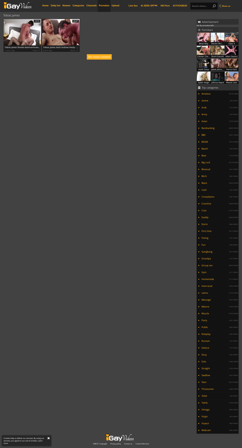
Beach (220, 148)
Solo (220, 361)
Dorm (220, 224)
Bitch (220, 176)
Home (45, 5)
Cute (220, 210)
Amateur (220, 93)
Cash (220, 189)
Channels (91, 5)
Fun (220, 244)
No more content (99, 57)
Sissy (220, 354)
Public (220, 327)
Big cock (220, 162)
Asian (220, 121)
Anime (220, 100)
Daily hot (55, 5)
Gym (220, 272)
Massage (220, 299)
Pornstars (104, 5)
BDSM (220, 141)
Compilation (220, 196)
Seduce (220, 347)
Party (220, 320)
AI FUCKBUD (180, 5)
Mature (220, 306)
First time (220, 231)
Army (220, 114)
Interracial (220, 286)
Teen (220, 382)
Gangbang (220, 251)
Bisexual (220, 169)
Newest (66, 5)
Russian (220, 340)
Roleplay (220, 334)
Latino (220, 292)
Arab (220, 107)
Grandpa (220, 258)
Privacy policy (115, 444)
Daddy (220, 217)
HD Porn (165, 5)
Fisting (220, 237)
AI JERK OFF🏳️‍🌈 (149, 5)
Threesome (220, 389)
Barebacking (220, 128)
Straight (220, 368)
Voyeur (220, 423)
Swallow (220, 375)
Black (220, 183)
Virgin (220, 416)
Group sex (220, 265)
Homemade (220, 279)
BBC (220, 134)
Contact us (128, 444)
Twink (220, 402)
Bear (220, 155)
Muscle (220, 313)
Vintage (220, 409)
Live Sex (133, 5)
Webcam (220, 430)
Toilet (220, 395)
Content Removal (142, 444)
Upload (115, 5)
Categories (78, 5)
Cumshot (220, 203)
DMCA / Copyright (100, 444)
